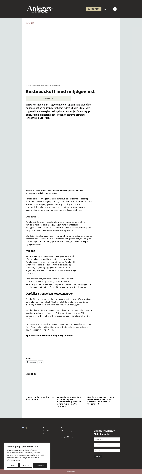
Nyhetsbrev (47, 434)
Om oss (46, 428)
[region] (27, 456)
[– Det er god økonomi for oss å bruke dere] (40, 386)
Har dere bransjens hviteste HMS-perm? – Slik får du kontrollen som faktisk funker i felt (100, 400)
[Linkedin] (24, 442)
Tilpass (12, 465)
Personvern (71, 471)
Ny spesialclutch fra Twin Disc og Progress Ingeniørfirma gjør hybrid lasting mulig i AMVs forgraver (69, 401)
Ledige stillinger (67, 437)
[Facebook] (24, 436)
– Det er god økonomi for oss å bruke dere (40, 398)
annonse (30, 23)
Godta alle (40, 465)
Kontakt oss (47, 431)
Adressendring (66, 431)
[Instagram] (30, 436)
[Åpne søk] (115, 9)
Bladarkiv (64, 428)
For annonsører (67, 434)
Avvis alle (26, 465)
